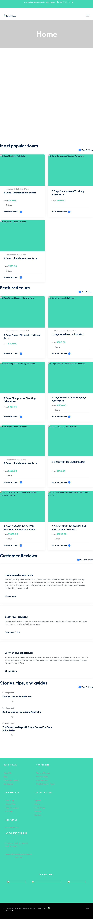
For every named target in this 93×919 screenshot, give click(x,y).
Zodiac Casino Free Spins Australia (21, 711)
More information (11, 211)
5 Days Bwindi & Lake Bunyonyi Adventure (69, 399)
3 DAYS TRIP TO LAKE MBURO (68, 461)
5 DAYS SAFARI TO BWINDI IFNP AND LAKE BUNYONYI (69, 528)
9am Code (10, 911)
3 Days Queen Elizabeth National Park (22, 337)
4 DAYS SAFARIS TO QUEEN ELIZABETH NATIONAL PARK (19, 528)
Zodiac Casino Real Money (17, 696)
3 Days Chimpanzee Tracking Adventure (68, 193)
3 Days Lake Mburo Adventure (20, 258)
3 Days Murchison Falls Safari (20, 192)
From (6, 200)
